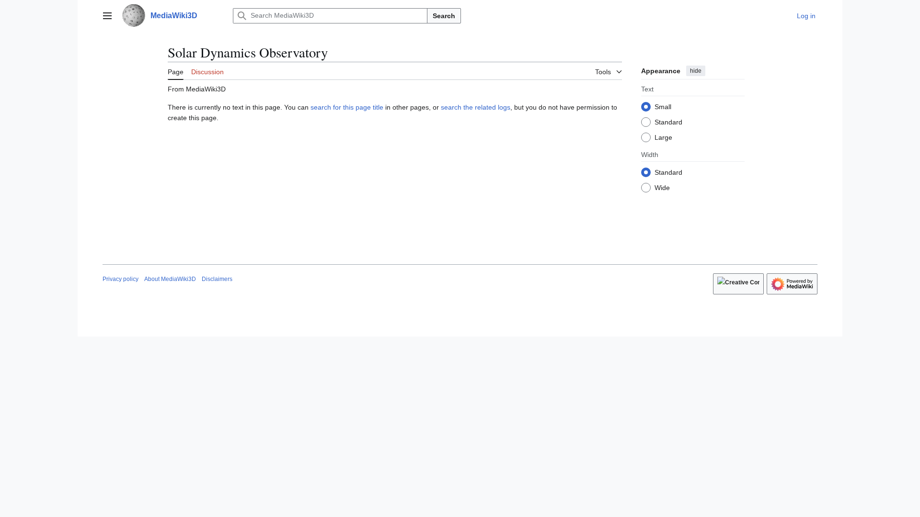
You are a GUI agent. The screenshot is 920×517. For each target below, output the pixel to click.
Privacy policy (120, 279)
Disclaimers (217, 279)
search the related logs (475, 107)
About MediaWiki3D (170, 279)
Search (444, 16)
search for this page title (346, 107)
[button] (107, 15)
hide (696, 70)
